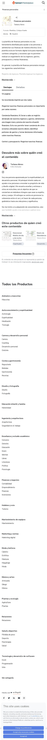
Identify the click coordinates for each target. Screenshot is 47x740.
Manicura (5, 559)
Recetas (5, 375)
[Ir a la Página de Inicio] (23, 3)
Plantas (5, 606)
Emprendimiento (8, 487)
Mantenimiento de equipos (13, 519)
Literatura (6, 462)
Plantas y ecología (10, 598)
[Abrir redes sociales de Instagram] (3, 172)
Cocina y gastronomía (11, 361)
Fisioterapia (6, 642)
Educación (6, 447)
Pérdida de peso (8, 634)
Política (5, 465)
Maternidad (6, 408)
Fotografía (6, 393)
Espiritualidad (7, 317)
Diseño (4, 390)
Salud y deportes (9, 631)
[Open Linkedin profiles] (14, 698)
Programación (7, 663)
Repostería (6, 364)
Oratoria (5, 350)
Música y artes (8, 577)
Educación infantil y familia (13, 404)
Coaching (5, 343)
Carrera (5, 339)
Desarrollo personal (10, 346)
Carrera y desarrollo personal (15, 335)
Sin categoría (7, 678)
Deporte (5, 638)
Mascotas (6, 299)
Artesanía (6, 581)
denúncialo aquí (37, 262)
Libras (4, 458)
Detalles (20, 87)
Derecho (5, 443)
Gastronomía (7, 372)
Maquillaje (6, 563)
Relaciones (7, 616)
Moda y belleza (8, 548)
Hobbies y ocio (8, 505)
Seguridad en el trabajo (11, 425)
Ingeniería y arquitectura (12, 418)
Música (4, 588)
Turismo (5, 509)
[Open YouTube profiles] (19, 698)
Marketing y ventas (10, 534)
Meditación (6, 321)
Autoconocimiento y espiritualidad (17, 310)
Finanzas (5, 491)
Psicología (6, 469)
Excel (4, 660)
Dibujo (4, 584)
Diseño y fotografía (10, 386)
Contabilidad (7, 483)
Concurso (5, 440)
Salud (4, 645)
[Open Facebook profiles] (3, 698)
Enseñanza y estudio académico (16, 436)
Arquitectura (7, 422)
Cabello (5, 552)
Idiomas (5, 454)
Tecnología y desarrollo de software (18, 656)
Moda (4, 566)
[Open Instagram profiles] (24, 698)
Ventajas (7, 87)
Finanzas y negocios (10, 480)
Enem (4, 451)
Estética (5, 555)
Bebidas (5, 368)
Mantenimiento (8, 523)
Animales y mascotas (11, 296)
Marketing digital (8, 537)
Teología (5, 325)
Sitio (3, 667)
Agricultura (6, 602)
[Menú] (3, 3)
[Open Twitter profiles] (9, 698)
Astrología (6, 314)
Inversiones (6, 494)
